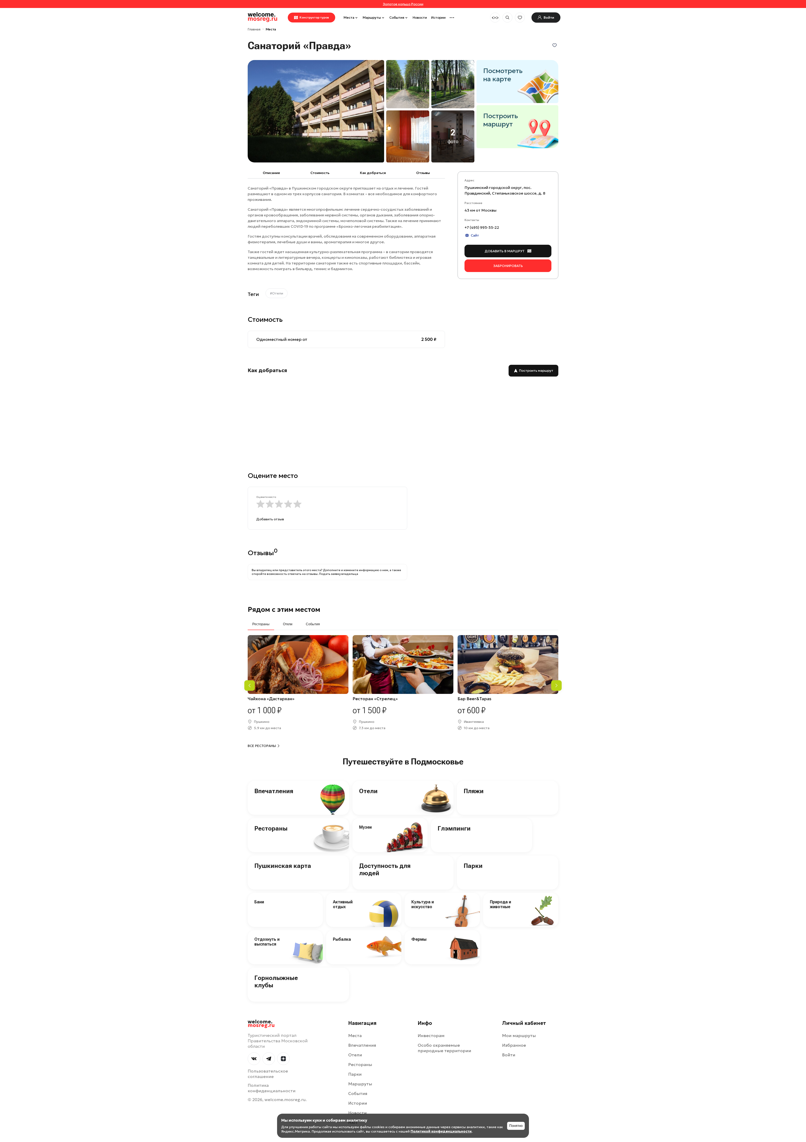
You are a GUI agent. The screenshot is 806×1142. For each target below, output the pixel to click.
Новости (420, 17)
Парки (473, 865)
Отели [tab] (287, 624)
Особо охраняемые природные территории (444, 1048)
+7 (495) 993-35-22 (481, 227)
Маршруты (372, 17)
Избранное (514, 1045)
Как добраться (373, 173)
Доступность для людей (385, 869)
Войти (508, 1055)
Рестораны (271, 828)
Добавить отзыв (270, 519)
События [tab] (313, 624)
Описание (271, 173)
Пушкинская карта (282, 865)
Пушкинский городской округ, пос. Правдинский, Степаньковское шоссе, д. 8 (504, 190)
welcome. (261, 1023)
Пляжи (474, 791)
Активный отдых (343, 904)
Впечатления (273, 791)
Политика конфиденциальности (272, 1088)
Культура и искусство (422, 904)
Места (349, 17)
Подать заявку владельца (338, 574)
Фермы (419, 939)
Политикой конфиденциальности (441, 1131)
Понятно (516, 1126)
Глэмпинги (454, 828)
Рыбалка (342, 939)
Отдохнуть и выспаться (267, 942)
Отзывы (423, 173)
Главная (254, 29)
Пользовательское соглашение (268, 1073)
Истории (438, 17)
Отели (368, 791)
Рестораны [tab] (261, 624)
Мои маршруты (519, 1035)
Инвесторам (431, 1035)
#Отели (276, 293)
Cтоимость (320, 173)
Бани (259, 901)
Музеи (365, 827)
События (396, 17)
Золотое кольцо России (403, 4)
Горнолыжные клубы (276, 981)
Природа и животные (500, 904)
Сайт (475, 235)
